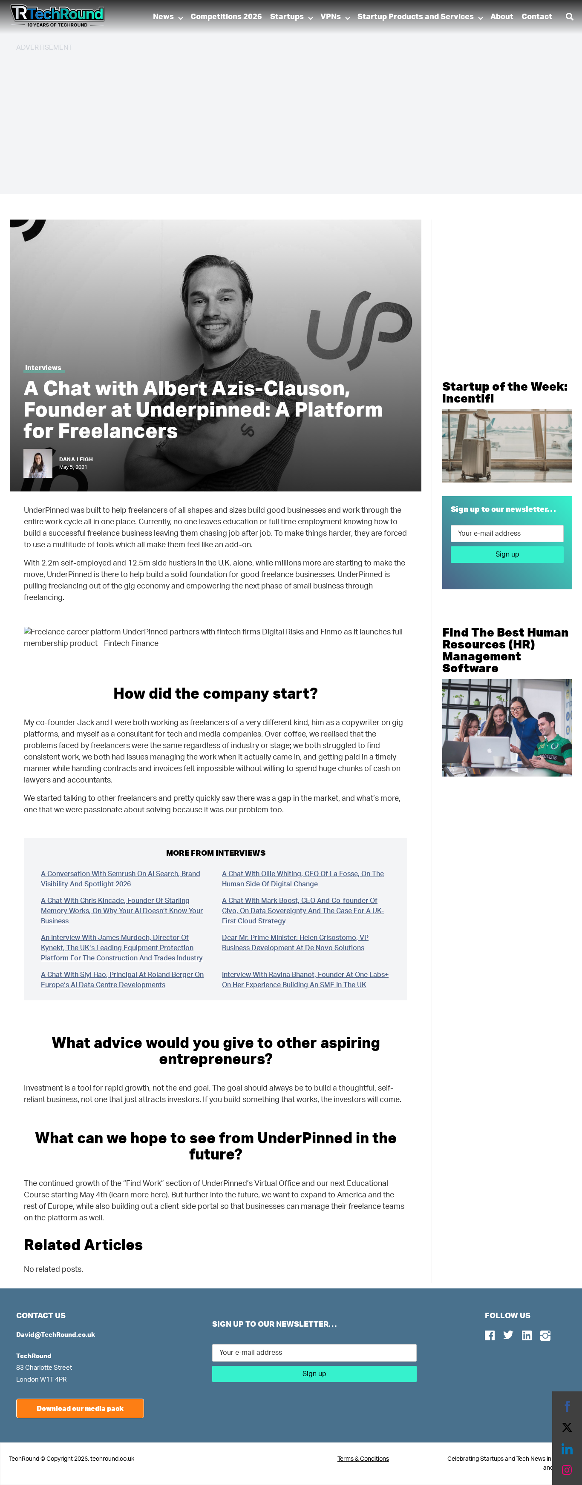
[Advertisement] (271, 119)
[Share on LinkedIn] (567, 1448)
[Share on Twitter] (567, 1427)
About (501, 17)
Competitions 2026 (226, 17)
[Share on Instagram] (567, 1470)
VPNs (330, 17)
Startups (287, 17)
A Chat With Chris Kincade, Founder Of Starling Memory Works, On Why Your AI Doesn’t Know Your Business (122, 911)
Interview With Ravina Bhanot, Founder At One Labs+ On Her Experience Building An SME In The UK (305, 979)
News (163, 17)
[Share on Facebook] (567, 1406)
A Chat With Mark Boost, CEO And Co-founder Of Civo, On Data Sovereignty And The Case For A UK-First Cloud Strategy (303, 911)
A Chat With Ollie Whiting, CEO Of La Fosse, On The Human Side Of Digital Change (303, 879)
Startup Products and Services (415, 17)
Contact (536, 17)
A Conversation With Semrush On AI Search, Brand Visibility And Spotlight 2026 (120, 879)
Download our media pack (80, 1408)
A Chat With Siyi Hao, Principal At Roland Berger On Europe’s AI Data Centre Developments (122, 979)
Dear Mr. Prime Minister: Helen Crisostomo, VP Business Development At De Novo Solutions (295, 942)
